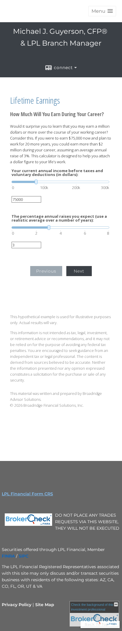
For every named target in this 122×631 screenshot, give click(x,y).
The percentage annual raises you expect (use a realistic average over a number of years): (59, 218)
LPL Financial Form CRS (27, 494)
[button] (102, 11)
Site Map (44, 604)
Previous (46, 271)
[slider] (60, 182)
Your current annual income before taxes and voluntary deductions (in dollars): (57, 173)
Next (79, 271)
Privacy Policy (16, 604)
